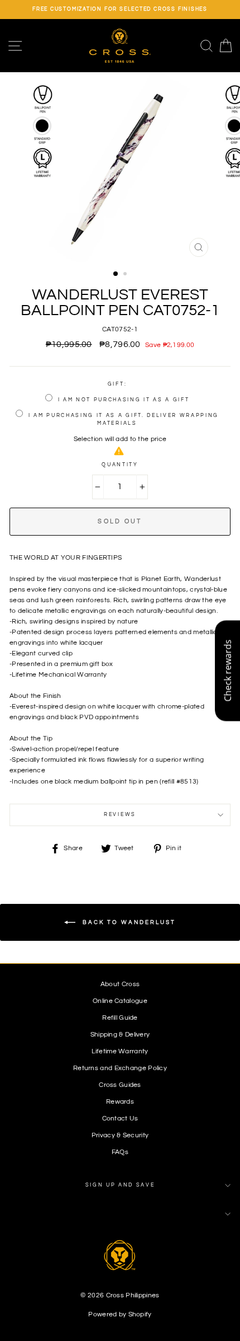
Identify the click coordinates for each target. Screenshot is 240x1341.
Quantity (120, 464)
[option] (120, 9)
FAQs (120, 1151)
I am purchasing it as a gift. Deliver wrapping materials (123, 419)
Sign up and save (120, 1185)
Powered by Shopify (119, 1314)
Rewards (120, 1101)
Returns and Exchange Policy (120, 1068)
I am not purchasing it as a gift (124, 399)
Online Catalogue (120, 1000)
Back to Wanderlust (128, 922)
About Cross (120, 984)
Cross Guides (120, 1084)
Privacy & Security (120, 1135)
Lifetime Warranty (120, 1051)
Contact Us (120, 1118)
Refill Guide (120, 1017)
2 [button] (126, 275)
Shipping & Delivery (120, 1034)
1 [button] (116, 274)
